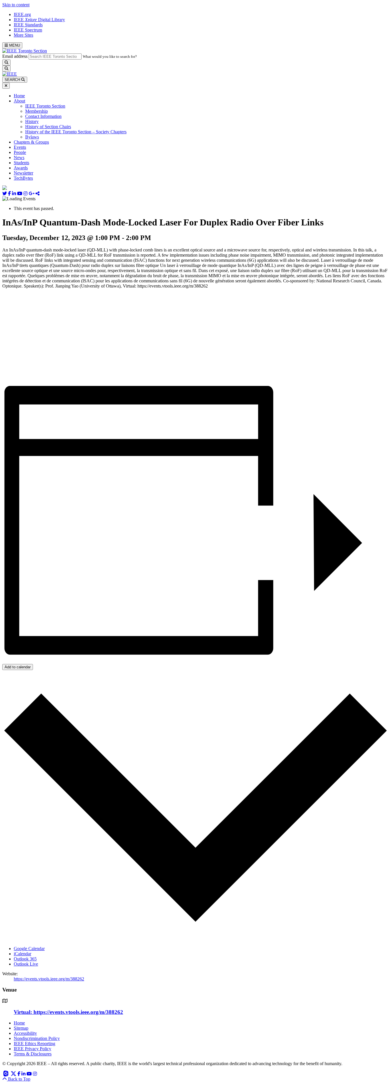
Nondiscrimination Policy (37, 1038)
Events (20, 147)
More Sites (23, 35)
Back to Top (18, 1079)
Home (19, 95)
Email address (14, 56)
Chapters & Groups (31, 142)
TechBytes (23, 178)
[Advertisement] (174, 337)
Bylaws (32, 136)
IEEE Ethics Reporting (34, 1043)
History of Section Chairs (48, 126)
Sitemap (21, 1028)
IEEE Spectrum (28, 29)
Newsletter (23, 173)
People (20, 152)
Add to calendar (18, 667)
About (19, 100)
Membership (36, 111)
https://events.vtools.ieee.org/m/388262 (49, 978)
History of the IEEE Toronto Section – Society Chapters (76, 131)
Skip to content (15, 4)
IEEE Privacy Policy (32, 1048)
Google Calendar (29, 948)
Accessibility (25, 1033)
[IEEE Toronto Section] (24, 50)
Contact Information (43, 116)
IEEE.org (22, 14)
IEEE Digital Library (39, 19)
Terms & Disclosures (33, 1053)
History (32, 121)
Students (21, 162)
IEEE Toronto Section (45, 106)
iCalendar (22, 953)
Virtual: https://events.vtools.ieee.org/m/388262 (68, 1012)
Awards (21, 167)
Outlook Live (26, 964)
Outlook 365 (25, 958)
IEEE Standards (28, 24)
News (19, 157)
